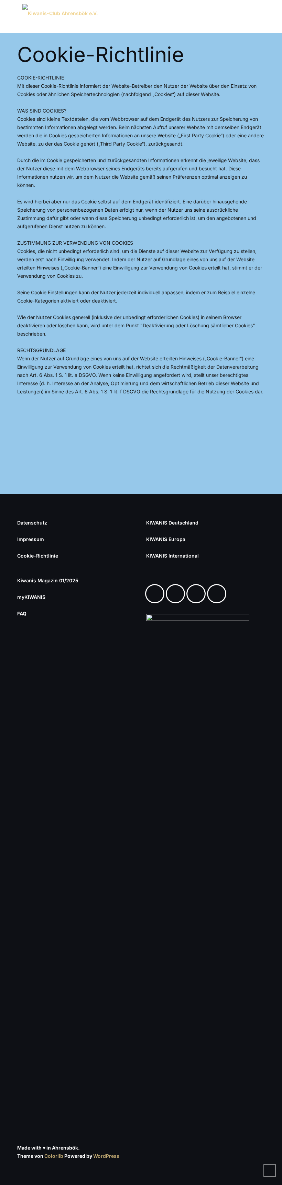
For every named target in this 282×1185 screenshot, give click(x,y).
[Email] (218, 593)
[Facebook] (156, 593)
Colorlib (53, 1156)
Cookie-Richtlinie (37, 556)
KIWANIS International (172, 556)
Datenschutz (32, 523)
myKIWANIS (31, 597)
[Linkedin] (197, 593)
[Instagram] (177, 593)
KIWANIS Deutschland (172, 523)
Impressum (30, 539)
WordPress (106, 1156)
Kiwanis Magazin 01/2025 (47, 580)
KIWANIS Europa (165, 539)
